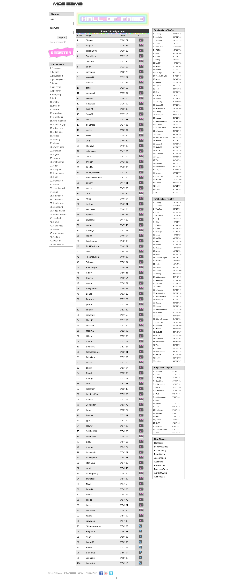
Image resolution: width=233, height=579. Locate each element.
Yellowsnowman (93, 526)
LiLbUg (89, 167)
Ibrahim (89, 310)
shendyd (90, 146)
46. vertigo (55, 237)
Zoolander (91, 405)
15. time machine (58, 121)
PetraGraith (159, 454)
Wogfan (89, 45)
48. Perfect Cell (57, 244)
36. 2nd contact (57, 199)
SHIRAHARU (92, 431)
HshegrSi (158, 443)
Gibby (89, 273)
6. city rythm (55, 87)
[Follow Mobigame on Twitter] (111, 575)
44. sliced (54, 229)
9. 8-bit (53, 98)
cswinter (159, 163)
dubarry (89, 183)
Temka (89, 156)
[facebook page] (101, 575)
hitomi (158, 189)
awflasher (90, 220)
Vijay (88, 537)
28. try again (55, 169)
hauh (88, 410)
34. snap (54, 192)
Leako (89, 294)
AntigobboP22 (92, 288)
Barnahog (90, 553)
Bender (89, 415)
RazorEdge (91, 267)
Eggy (88, 442)
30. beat (53, 177)
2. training (54, 72)
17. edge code (56, 128)
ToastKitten (91, 56)
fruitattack (90, 357)
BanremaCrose (161, 469)
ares (88, 384)
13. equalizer (56, 113)
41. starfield (55, 218)
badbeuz (90, 399)
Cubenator (160, 391)
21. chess (54, 143)
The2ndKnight (92, 257)
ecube (89, 225)
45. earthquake (57, 233)
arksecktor (91, 77)
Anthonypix (159, 477)
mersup (89, 362)
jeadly (158, 387)
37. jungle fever (57, 203)
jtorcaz (158, 420)
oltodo (89, 500)
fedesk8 (89, 489)
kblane (89, 336)
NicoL (89, 484)
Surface (89, 82)
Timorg (89, 40)
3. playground (56, 76)
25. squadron (56, 158)
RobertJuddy (160, 450)
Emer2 (89, 373)
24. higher (54, 154)
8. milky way (55, 94)
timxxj (88, 88)
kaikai (89, 494)
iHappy (89, 447)
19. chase (54, 136)
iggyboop (90, 521)
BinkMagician (92, 246)
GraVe (158, 423)
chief (88, 119)
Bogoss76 (91, 531)
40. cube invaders (58, 214)
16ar (88, 193)
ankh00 (159, 361)
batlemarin (91, 452)
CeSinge (90, 230)
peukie (89, 304)
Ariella (89, 547)
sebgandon (160, 170)
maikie (89, 130)
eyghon (89, 162)
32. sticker (54, 184)
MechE (89, 320)
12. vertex (54, 109)
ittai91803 (90, 463)
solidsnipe (91, 151)
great (88, 468)
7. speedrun (55, 91)
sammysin (91, 209)
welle (88, 251)
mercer (89, 188)
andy (88, 67)
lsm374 (89, 109)
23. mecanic (55, 151)
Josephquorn (160, 458)
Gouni (158, 192)
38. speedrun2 (56, 207)
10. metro (54, 102)
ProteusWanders (94, 178)
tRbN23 (89, 98)
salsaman (90, 389)
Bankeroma (159, 465)
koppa (89, 236)
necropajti (90, 93)
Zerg (88, 141)
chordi (158, 400)
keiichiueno (91, 241)
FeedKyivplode (161, 447)
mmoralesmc (92, 436)
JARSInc (159, 426)
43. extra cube (56, 226)
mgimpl (158, 348)
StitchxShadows (162, 137)
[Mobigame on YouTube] (106, 575)
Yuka (88, 199)
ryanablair (91, 510)
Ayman (89, 215)
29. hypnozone (57, 173)
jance (88, 505)
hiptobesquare (93, 352)
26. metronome (57, 162)
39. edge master (57, 211)
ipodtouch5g (92, 394)
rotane (89, 516)
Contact (81, 573)
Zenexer (90, 299)
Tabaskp (90, 262)
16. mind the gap (57, 124)
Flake (88, 135)
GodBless (90, 104)
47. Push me (56, 241)
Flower (89, 426)
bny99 (158, 186)
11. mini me (55, 106)
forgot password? (58, 42)
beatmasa (90, 125)
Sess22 (89, 114)
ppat (88, 421)
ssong (89, 283)
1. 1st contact (56, 68)
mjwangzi (90, 315)
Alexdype (158, 462)
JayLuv (89, 204)
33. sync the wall (57, 188)
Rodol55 (159, 147)
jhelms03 (90, 563)
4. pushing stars (57, 79)
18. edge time (56, 132)
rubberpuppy (92, 473)
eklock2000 (91, 51)
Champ (89, 341)
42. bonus (54, 222)
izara (157, 416)
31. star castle (56, 181)
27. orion (54, 166)
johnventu (90, 72)
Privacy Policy (91, 573)
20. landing (55, 139)
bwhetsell (90, 479)
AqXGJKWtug (160, 473)
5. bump (53, 83)
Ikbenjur (90, 378)
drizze (89, 368)
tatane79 (90, 542)
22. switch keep (57, 147)
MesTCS (90, 331)
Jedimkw (90, 61)
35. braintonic (56, 196)
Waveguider (91, 457)
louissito (90, 325)
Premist (89, 278)
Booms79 (90, 347)
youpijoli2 (90, 558)
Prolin (158, 394)
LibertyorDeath (93, 172)
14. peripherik (56, 117)
